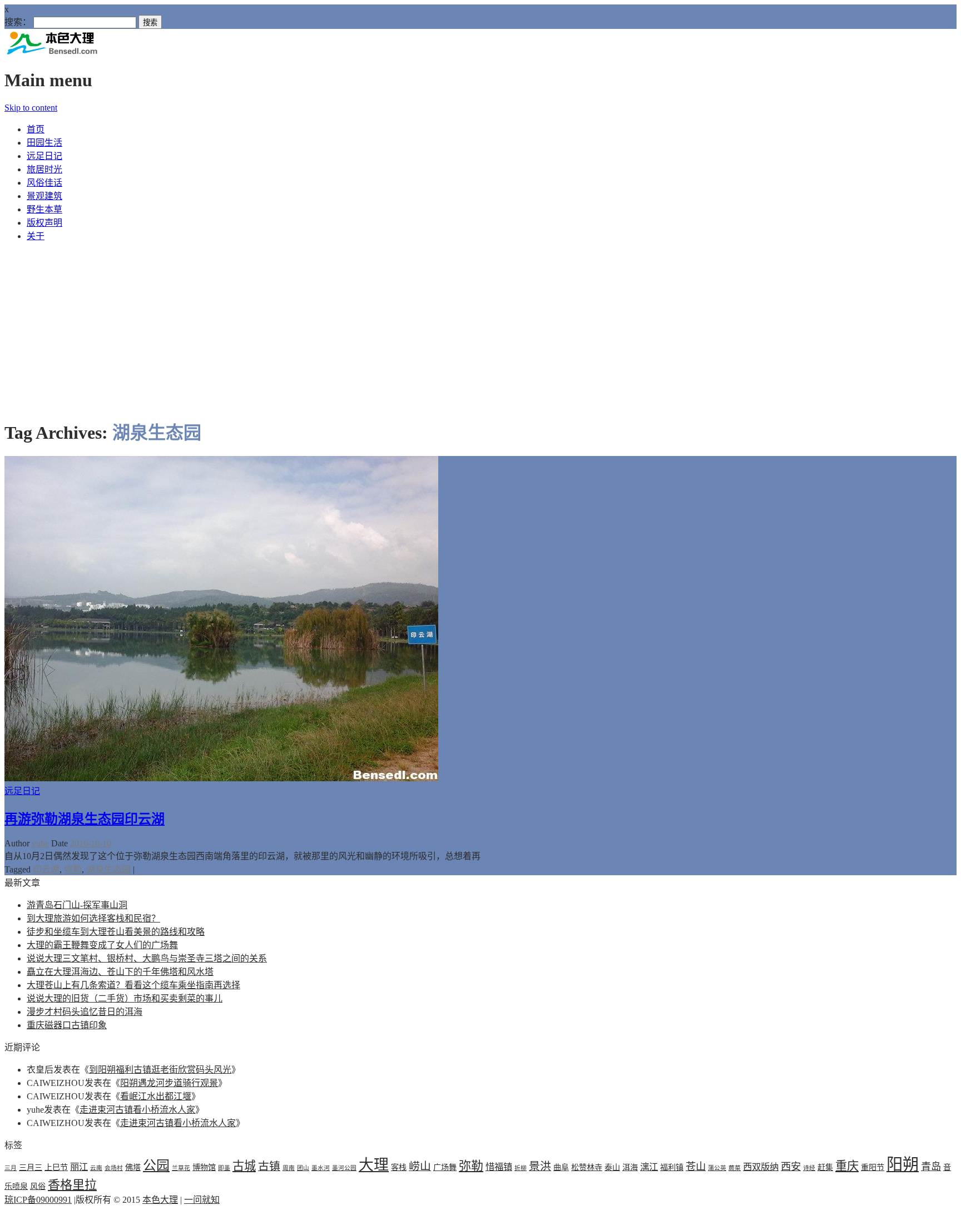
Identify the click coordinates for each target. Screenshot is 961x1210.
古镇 (269, 1166)
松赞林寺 (586, 1167)
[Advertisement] (480, 328)
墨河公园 (344, 1168)
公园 (156, 1165)
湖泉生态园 (108, 869)
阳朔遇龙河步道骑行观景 (169, 1083)
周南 (289, 1168)
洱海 (630, 1167)
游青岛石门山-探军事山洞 (77, 905)
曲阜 (561, 1167)
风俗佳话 (44, 182)
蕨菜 (735, 1168)
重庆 (847, 1166)
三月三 (30, 1167)
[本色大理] (51, 53)
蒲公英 (717, 1168)
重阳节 (872, 1167)
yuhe (40, 843)
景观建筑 (44, 196)
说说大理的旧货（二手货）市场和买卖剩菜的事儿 (124, 998)
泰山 (612, 1167)
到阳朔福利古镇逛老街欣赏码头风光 (160, 1069)
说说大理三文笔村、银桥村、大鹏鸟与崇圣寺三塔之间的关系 (147, 958)
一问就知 (202, 1199)
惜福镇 (499, 1167)
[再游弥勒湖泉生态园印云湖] (221, 778)
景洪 (540, 1166)
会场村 (114, 1168)
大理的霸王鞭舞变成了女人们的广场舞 (102, 945)
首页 (35, 129)
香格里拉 (72, 1185)
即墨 (224, 1168)
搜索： (17, 22)
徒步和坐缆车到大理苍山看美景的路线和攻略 (116, 931)
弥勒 (73, 869)
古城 (244, 1166)
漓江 (649, 1167)
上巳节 (56, 1167)
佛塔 (133, 1167)
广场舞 (445, 1167)
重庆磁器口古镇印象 (67, 1025)
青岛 (931, 1166)
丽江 (79, 1167)
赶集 (825, 1167)
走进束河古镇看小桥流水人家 (137, 1109)
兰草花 (181, 1168)
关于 (35, 236)
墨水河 (320, 1168)
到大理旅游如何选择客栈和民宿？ (93, 918)
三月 (10, 1168)
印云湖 (46, 869)
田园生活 (44, 142)
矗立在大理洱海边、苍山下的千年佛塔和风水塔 (120, 971)
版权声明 (44, 222)
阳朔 (902, 1164)
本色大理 (160, 1199)
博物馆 (204, 1167)
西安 (791, 1166)
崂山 (420, 1166)
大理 (374, 1165)
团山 (303, 1168)
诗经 (809, 1168)
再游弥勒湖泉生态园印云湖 (84, 819)
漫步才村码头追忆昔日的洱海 (84, 1011)
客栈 (399, 1167)
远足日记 (44, 156)
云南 (96, 1168)
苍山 (696, 1166)
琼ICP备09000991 (38, 1199)
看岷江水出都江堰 (155, 1096)
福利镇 (671, 1167)
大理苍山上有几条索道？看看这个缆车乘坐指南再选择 (133, 985)
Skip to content (30, 107)
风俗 (38, 1186)
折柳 (520, 1168)
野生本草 (44, 209)
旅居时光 (44, 169)
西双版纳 (761, 1167)
